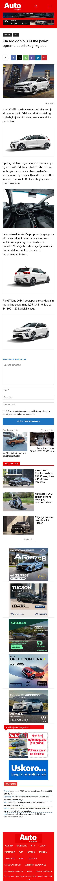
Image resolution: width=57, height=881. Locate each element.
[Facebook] (13, 57)
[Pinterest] (44, 57)
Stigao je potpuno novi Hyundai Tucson (44, 520)
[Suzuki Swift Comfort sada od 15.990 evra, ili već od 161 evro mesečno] (18, 478)
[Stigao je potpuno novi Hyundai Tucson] (18, 525)
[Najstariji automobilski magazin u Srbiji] (13, 6)
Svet (16, 35)
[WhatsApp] (25, 57)
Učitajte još (27, 539)
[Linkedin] (38, 57)
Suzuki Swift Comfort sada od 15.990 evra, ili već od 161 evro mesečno (44, 476)
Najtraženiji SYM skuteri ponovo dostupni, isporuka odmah (43, 498)
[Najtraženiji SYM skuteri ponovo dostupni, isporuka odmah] (18, 501)
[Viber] (32, 57)
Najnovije (7, 35)
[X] (19, 57)
